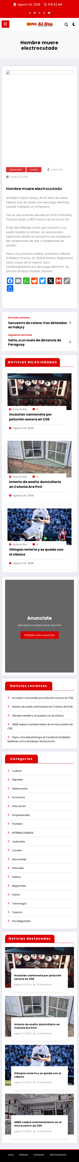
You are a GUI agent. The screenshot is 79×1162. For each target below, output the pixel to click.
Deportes (17, 779)
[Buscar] (66, 25)
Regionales (19, 885)
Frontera (17, 824)
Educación (19, 806)
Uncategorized (21, 921)
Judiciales (18, 841)
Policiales (18, 868)
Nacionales (19, 859)
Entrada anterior (19, 317)
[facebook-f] (30, 13)
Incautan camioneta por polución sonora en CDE (30, 417)
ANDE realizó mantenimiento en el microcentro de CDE (37, 1123)
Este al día (56, 169)
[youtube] (49, 13)
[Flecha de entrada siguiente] (70, 342)
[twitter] (34, 13)
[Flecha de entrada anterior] (70, 322)
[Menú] (5, 24)
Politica (16, 877)
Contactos (38, 1154)
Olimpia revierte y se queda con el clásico (36, 552)
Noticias (23, 1154)
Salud (16, 894)
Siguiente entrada (20, 335)
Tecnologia (19, 903)
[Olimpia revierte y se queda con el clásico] (39, 526)
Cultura (16, 771)
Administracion (58, 1154)
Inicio (11, 1154)
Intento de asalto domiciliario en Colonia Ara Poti (35, 484)
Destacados (16, 169)
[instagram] (44, 13)
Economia (18, 797)
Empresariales (21, 815)
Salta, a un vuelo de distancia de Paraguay (34, 342)
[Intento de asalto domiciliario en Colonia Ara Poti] (39, 459)
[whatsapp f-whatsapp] (39, 13)
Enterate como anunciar (40, 635)
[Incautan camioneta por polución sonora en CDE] (39, 391)
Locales (34, 169)
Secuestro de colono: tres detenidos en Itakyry (37, 325)
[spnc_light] (73, 25)
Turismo (17, 912)
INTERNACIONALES (22, 833)
